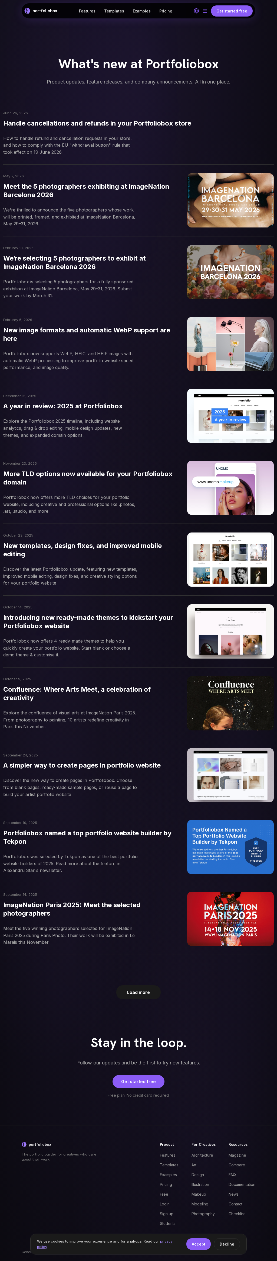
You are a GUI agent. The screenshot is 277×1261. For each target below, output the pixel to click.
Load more (138, 992)
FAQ (232, 1174)
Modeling (200, 1204)
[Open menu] (205, 11)
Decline (227, 1244)
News (234, 1194)
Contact (235, 1204)
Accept (198, 1244)
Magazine (237, 1155)
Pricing (165, 11)
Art (194, 1165)
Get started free (138, 1081)
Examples (142, 11)
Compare (237, 1165)
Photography (203, 1213)
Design (198, 1174)
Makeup (199, 1194)
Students (168, 1223)
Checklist (237, 1213)
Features (87, 11)
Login (165, 1204)
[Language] (196, 11)
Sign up (166, 1213)
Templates (114, 11)
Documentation (242, 1184)
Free (164, 1194)
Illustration (200, 1184)
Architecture (202, 1155)
